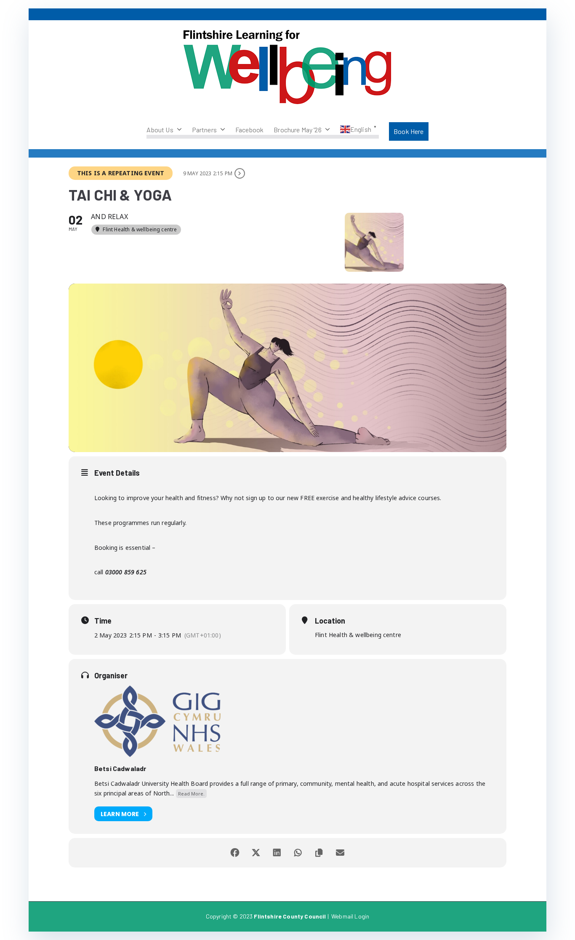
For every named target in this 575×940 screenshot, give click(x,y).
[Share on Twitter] (255, 852)
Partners (204, 130)
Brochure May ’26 (298, 130)
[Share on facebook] (234, 852)
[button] (177, 129)
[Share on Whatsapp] (298, 852)
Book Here (408, 131)
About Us (159, 130)
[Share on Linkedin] (277, 852)
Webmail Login (350, 916)
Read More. (191, 793)
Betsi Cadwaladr (120, 768)
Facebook (249, 130)
